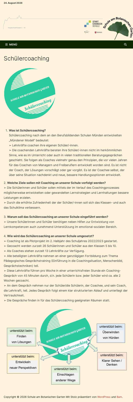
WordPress (103, 396)
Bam (119, 396)
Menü (13, 44)
